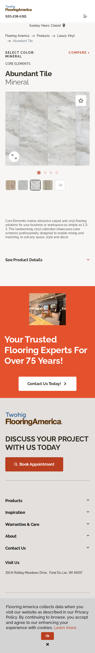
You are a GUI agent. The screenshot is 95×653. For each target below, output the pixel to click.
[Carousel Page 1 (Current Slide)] (39, 172)
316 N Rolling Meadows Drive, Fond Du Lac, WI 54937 (43, 572)
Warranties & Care (22, 524)
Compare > (79, 52)
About (11, 536)
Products (43, 36)
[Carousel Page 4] (57, 173)
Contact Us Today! (44, 383)
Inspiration (15, 512)
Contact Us (15, 548)
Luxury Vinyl (66, 36)
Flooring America (17, 36)
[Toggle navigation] (85, 16)
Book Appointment (36, 464)
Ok (48, 636)
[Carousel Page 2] (45, 173)
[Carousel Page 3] (51, 173)
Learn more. (65, 627)
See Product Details (23, 259)
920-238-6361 (16, 16)
